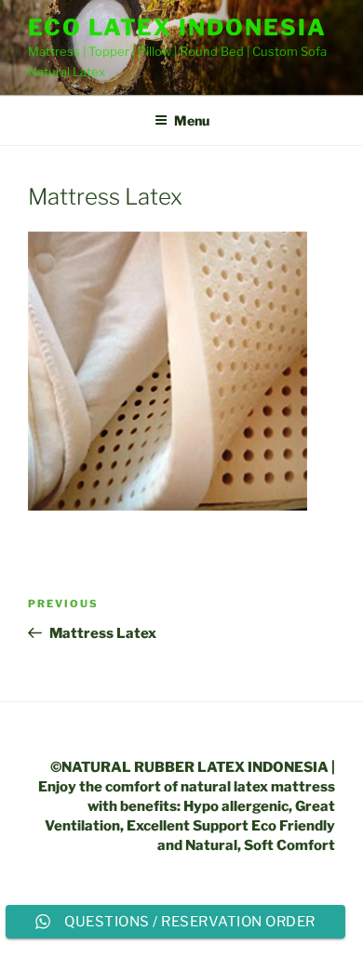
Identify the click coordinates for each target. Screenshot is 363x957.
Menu (191, 120)
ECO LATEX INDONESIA (177, 27)
